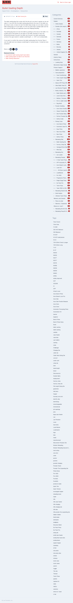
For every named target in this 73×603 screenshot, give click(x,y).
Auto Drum (56, 304)
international (56, 406)
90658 (55, 268)
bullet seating (56, 329)
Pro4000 (55, 481)
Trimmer (55, 573)
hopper (55, 394)
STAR (54, 548)
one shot (55, 453)
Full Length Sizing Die (59, 386)
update (55, 579)
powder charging (57, 463)
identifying (56, 401)
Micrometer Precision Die (60, 442)
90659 (55, 270)
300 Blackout (56, 232)
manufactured (57, 440)
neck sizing (56, 450)
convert (55, 358)
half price (55, 391)
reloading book (57, 494)
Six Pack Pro (56, 530)
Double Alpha (56, 376)
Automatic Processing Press (60, 309)
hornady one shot (58, 396)
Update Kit (56, 581)
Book (54, 324)
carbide (55, 332)
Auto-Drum (56, 306)
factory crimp (56, 381)
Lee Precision (56, 419)
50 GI (54, 240)
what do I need (57, 591)
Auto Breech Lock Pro (59, 296)
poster (55, 458)
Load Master (56, 427)
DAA (54, 365)
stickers (55, 558)
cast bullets (56, 340)
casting (55, 342)
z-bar (54, 594)
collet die (55, 353)
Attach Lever (56, 291)
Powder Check (57, 466)
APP (54, 288)
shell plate (56, 519)
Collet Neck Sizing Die (59, 355)
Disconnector (56, 373)
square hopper (57, 543)
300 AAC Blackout (58, 229)
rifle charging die (57, 507)
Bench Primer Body (58, 322)
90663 (55, 273)
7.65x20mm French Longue (60, 242)
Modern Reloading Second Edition (62, 448)
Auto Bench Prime (58, 294)
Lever (54, 422)
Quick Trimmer (57, 489)
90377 (55, 260)
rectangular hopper (58, 491)
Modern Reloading (58, 445)
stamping (55, 545)
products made (57, 484)
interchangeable (57, 404)
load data (55, 424)
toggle (55, 568)
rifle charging (56, 504)
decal (54, 371)
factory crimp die (57, 383)
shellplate (55, 522)
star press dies (57, 553)
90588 (55, 265)
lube (54, 435)
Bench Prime (56, 319)
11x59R (55, 227)
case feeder (56, 335)
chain (54, 345)
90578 (55, 263)
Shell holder (56, 517)
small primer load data (59, 537)
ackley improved (57, 278)
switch (55, 566)
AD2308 (55, 283)
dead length (56, 368)
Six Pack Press (57, 527)
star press (56, 550)
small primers (56, 540)
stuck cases (56, 563)
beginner (55, 317)
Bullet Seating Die (22, 16)
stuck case (56, 561)
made (54, 437)
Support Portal (5, 11)
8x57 (54, 250)
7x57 (54, 247)
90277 (55, 258)
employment (56, 378)
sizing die (55, 532)
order (54, 455)
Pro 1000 (55, 473)
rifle (54, 499)
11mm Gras (56, 224)
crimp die (55, 363)
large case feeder (58, 414)
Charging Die (56, 350)
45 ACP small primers (58, 237)
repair (54, 496)
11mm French (56, 222)
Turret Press (56, 576)
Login (69, 2)
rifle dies (55, 509)
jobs (54, 412)
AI (53, 286)
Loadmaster (56, 430)
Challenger (56, 347)
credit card (56, 360)
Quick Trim (56, 486)
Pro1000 (55, 478)
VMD (54, 584)
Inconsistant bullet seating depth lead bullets (18, 55)
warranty (55, 589)
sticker (55, 555)
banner (55, 314)
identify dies (56, 399)
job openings (56, 409)
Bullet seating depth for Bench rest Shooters (18, 56)
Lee (54, 417)
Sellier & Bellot (57, 514)
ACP (54, 281)
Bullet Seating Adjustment (12, 58)
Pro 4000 (55, 476)
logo (54, 432)
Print (46, 16)
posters (55, 460)
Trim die (55, 571)
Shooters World (57, 525)
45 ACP (55, 234)
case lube (55, 337)
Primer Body (56, 471)
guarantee (56, 389)
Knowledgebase (15, 11)
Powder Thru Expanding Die (60, 468)
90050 (55, 255)
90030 (55, 252)
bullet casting (56, 327)
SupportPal (35, 63)
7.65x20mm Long (58, 245)
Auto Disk (55, 299)
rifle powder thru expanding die (61, 512)
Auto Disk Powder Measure (60, 301)
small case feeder (58, 535)
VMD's (55, 586)
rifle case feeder (57, 501)
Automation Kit (57, 311)
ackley (55, 276)
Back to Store (64, 2)
